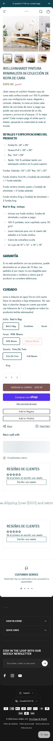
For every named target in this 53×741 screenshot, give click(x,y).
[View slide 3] (28, 588)
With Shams (11, 341)
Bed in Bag (11, 326)
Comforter (28, 326)
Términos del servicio (42, 724)
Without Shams (32, 341)
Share (9, 426)
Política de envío (26, 728)
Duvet (44, 326)
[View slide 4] (32, 588)
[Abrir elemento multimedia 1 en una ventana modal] (33, 21)
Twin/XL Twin (12, 356)
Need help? (45, 426)
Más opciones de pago (26, 404)
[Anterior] (4, 3)
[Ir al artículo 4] (42, 58)
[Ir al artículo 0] (7, 58)
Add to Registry (26, 411)
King (8, 365)
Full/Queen (32, 356)
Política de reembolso (11, 724)
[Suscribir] (45, 663)
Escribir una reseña (26, 482)
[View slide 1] (21, 588)
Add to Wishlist (26, 418)
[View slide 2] (24, 588)
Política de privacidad (27, 724)
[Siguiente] (49, 3)
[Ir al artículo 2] (19, 58)
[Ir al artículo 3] (30, 58)
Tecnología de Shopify (38, 719)
